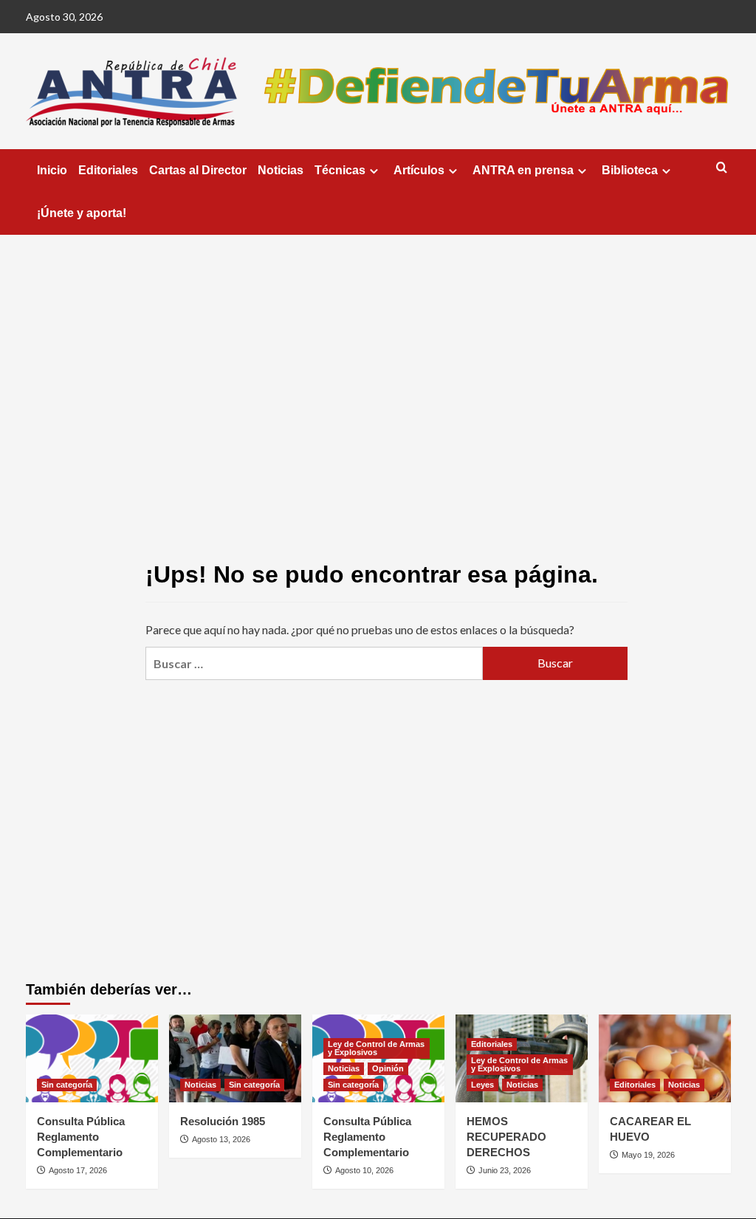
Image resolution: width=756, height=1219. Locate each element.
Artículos (419, 170)
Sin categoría (66, 1084)
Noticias (280, 170)
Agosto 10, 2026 (364, 1170)
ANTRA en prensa (523, 170)
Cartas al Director (198, 170)
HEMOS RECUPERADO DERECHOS (506, 1136)
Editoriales (108, 170)
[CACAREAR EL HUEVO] (665, 1058)
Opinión (388, 1068)
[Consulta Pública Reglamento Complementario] (92, 1058)
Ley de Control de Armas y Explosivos (376, 1048)
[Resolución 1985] (235, 1058)
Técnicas (340, 170)
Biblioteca (630, 170)
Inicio (52, 170)
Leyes (482, 1084)
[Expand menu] (373, 171)
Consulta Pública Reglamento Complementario (81, 1136)
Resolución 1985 (222, 1121)
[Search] (721, 168)
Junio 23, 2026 (504, 1170)
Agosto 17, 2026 (78, 1170)
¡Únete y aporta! (81, 213)
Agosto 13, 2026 (221, 1139)
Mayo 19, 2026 (648, 1154)
